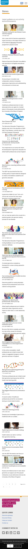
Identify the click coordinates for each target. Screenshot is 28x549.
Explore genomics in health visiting (13, 430)
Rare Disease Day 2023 (9, 121)
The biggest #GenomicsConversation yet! (13, 391)
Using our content (7, 520)
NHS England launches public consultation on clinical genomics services (12, 343)
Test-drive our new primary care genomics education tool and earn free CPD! (14, 234)
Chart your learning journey (10, 410)
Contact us (5, 523)
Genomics (13, 42)
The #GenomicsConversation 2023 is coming (13, 188)
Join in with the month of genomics (13, 74)
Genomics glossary (7, 515)
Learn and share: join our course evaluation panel (12, 323)
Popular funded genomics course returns (12, 99)
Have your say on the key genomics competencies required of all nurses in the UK (13, 256)
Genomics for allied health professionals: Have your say (10, 300)
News (5, 11)
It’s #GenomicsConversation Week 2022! (12, 448)
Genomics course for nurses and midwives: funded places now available (14, 465)
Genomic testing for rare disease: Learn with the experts (14, 32)
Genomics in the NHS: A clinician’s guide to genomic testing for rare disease (12, 208)
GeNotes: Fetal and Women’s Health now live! (13, 55)
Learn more (17, 546)
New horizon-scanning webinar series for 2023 (14, 166)
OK (10, 546)
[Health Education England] (17, 4)
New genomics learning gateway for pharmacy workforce (13, 370)
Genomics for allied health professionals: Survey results (11, 142)
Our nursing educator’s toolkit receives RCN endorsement (14, 276)
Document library (7, 518)
